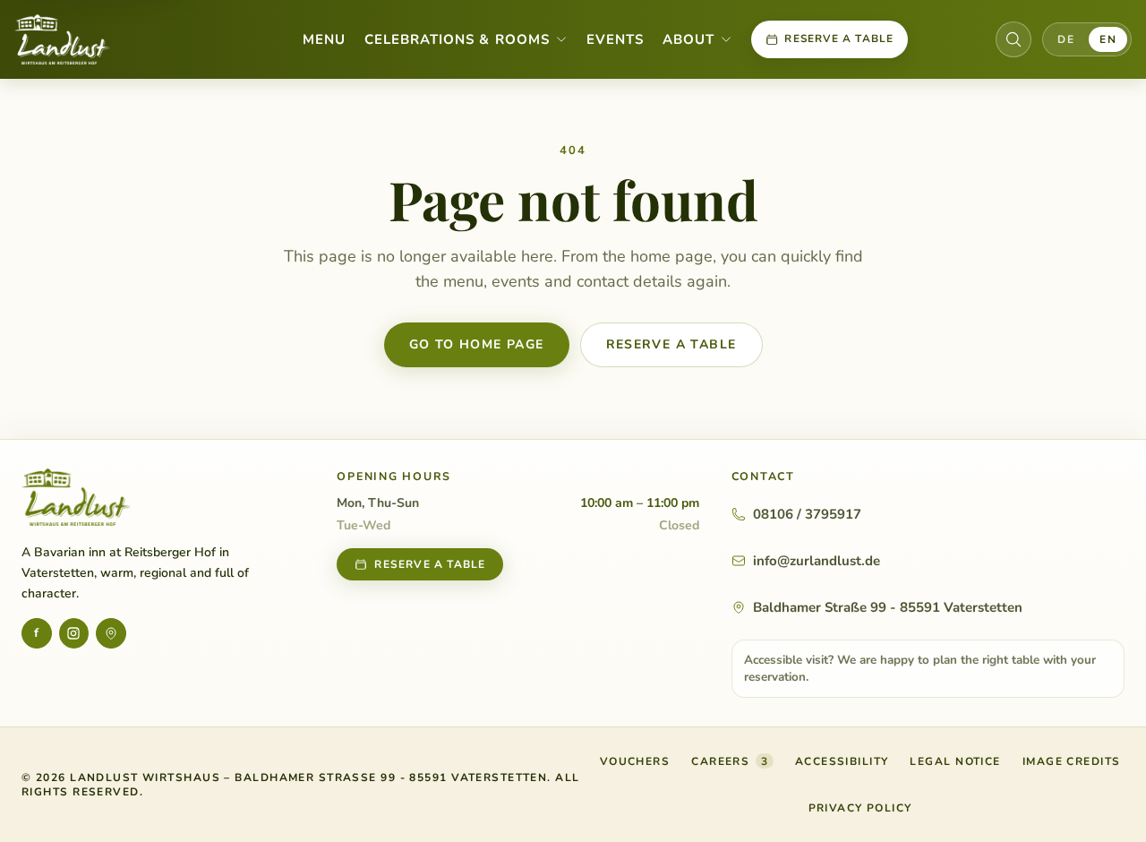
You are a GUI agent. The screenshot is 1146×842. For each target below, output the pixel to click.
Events (615, 39)
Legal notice (955, 761)
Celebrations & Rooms (457, 39)
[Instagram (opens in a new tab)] (74, 633)
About (688, 39)
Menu (324, 39)
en (1107, 39)
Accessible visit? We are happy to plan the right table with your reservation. (920, 668)
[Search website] (1013, 39)
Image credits (1071, 761)
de (1065, 39)
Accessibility (842, 761)
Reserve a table (839, 38)
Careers (729, 761)
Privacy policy (860, 808)
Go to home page (476, 344)
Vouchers (635, 765)
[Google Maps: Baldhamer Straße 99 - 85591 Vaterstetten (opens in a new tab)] (111, 633)
